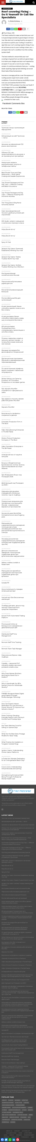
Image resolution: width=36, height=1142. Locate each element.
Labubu (30, 1107)
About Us (9, 1131)
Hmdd (30, 1114)
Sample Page (15, 1137)
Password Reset (29, 1135)
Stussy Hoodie (6, 1112)
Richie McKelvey (15, 21)
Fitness (4, 1110)
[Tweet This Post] (12, 28)
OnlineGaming (6, 1107)
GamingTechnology (14, 1110)
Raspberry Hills (18, 1112)
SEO (29, 1117)
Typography (25, 1137)
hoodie (13, 1122)
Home (20, 1133)
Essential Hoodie (17, 1119)
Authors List (26, 1131)
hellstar (5, 1117)
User (32, 1137)
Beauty (30, 1110)
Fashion (10, 1100)
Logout (11, 1135)
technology (6, 1119)
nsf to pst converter (9, 1114)
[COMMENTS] (28, 28)
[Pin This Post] (20, 28)
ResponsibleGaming (8, 1105)
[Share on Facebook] (8, 28)
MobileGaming (20, 1105)
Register (6, 1137)
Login (5, 1135)
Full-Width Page (11, 1133)
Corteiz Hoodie (22, 1114)
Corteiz (26, 1102)
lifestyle (25, 1100)
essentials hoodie (7, 1102)
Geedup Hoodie (14, 1117)
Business (17, 1100)
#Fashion (23, 1117)
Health (4, 1100)
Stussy (24, 1110)
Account (17, 1131)
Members (19, 1135)
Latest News (28, 1133)
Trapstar (27, 1119)
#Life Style (18, 1102)
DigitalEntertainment (19, 1107)
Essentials (5, 1122)
